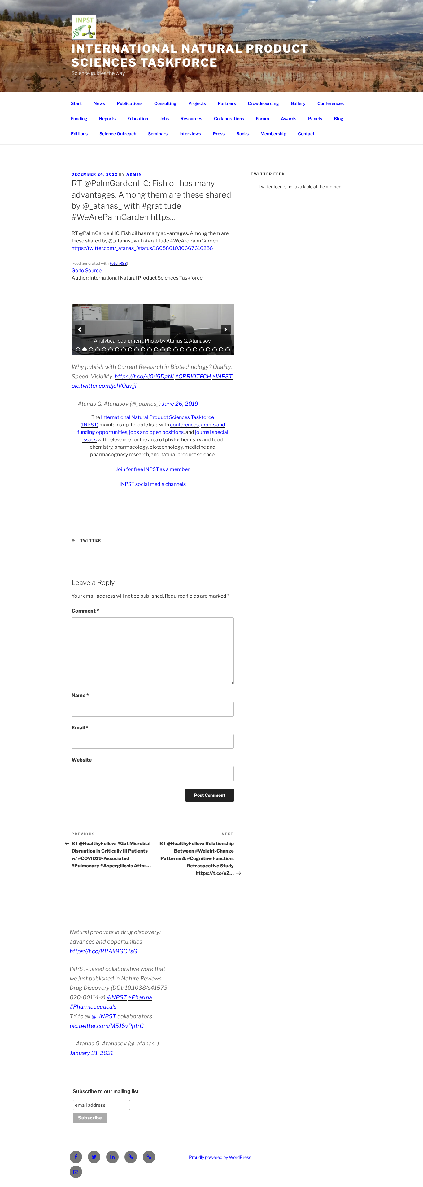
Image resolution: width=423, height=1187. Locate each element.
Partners (227, 103)
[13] (156, 349)
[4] (97, 349)
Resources (191, 118)
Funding (79, 118)
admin (134, 174)
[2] (84, 349)
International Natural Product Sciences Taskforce (190, 55)
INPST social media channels (153, 484)
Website (82, 760)
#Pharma (140, 997)
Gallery (298, 103)
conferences (184, 425)
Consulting (165, 103)
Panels (315, 118)
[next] (226, 329)
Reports (107, 118)
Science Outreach (117, 133)
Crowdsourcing (263, 103)
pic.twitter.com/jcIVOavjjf (104, 385)
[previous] (80, 329)
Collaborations (229, 118)
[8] (123, 349)
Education (137, 118)
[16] (175, 349)
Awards (288, 118)
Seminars (158, 133)
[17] (182, 349)
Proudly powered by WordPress (220, 1157)
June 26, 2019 (180, 403)
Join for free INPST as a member (153, 469)
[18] (188, 349)
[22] (214, 349)
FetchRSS (118, 263)
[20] (201, 349)
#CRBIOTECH (193, 376)
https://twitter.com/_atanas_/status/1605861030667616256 (142, 248)
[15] (169, 349)
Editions (79, 133)
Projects (197, 103)
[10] (136, 349)
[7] (117, 349)
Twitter (91, 540)
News (99, 103)
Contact (306, 133)
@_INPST (104, 1016)
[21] (208, 349)
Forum (262, 118)
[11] (143, 349)
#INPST (222, 376)
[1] (78, 349)
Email (80, 728)
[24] (227, 349)
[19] (195, 349)
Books (242, 133)
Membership (273, 133)
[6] (110, 349)
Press (219, 133)
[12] (149, 349)
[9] (130, 349)
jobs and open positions (156, 432)
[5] (104, 349)
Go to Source (87, 270)
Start (76, 103)
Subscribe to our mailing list (105, 1091)
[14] (162, 349)
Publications (129, 103)
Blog (338, 118)
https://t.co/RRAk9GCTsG (103, 951)
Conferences (330, 103)
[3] (91, 349)
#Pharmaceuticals (93, 1006)
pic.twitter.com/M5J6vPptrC (107, 1026)
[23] (221, 349)
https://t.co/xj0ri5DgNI (144, 376)
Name (80, 695)
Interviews (190, 133)
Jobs (164, 118)
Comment (85, 611)
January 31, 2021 (91, 1053)
